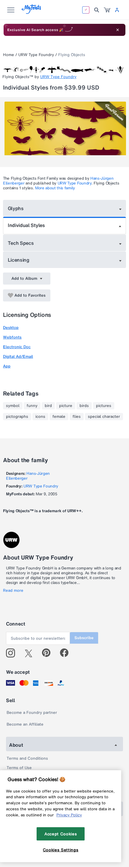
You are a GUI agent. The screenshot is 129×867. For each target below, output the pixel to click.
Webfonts (12, 337)
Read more (13, 590)
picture (65, 405)
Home (8, 55)
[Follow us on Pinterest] (49, 652)
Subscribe (84, 638)
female (58, 416)
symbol (13, 405)
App (6, 366)
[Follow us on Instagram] (13, 652)
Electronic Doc (17, 347)
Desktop (11, 327)
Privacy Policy (69, 815)
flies (77, 416)
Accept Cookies (60, 834)
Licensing (18, 259)
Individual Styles (26, 225)
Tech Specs (21, 243)
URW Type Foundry (36, 55)
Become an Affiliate (25, 724)
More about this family (55, 188)
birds (84, 405)
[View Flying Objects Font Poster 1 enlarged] (65, 132)
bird (48, 405)
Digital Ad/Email (18, 356)
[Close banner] (117, 30)
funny (32, 405)
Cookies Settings (61, 850)
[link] (107, 10)
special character (104, 416)
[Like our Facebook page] (67, 652)
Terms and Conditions (27, 758)
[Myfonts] (32, 12)
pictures (103, 405)
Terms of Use (19, 768)
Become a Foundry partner (32, 712)
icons (40, 416)
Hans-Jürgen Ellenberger (28, 476)
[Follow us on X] (31, 652)
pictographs (17, 416)
